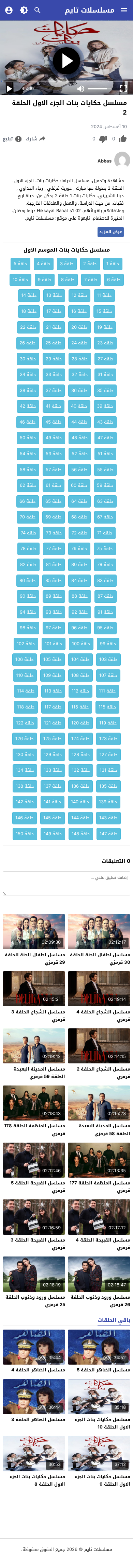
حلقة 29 (54, 359)
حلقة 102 (26, 643)
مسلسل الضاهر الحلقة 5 (103, 1370)
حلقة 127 (109, 754)
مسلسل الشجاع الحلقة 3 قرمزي (38, 1016)
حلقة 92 (80, 612)
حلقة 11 (104, 295)
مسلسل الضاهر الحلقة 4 (38, 1370)
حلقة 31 (105, 374)
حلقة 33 (54, 374)
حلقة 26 (27, 343)
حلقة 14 (29, 295)
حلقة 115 (107, 707)
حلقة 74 (28, 533)
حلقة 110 (25, 675)
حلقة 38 (28, 390)
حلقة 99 (108, 643)
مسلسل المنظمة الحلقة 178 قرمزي (34, 1130)
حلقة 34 (28, 374)
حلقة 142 (25, 802)
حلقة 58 (28, 469)
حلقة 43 (105, 422)
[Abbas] (122, 167)
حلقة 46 (27, 422)
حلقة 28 (80, 359)
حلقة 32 (80, 374)
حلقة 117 (53, 707)
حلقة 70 (28, 517)
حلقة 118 (26, 707)
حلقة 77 (54, 548)
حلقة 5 (20, 263)
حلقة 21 (54, 327)
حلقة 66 (27, 501)
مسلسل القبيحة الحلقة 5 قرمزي (38, 1187)
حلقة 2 (90, 263)
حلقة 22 (28, 327)
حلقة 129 (53, 754)
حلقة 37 (54, 390)
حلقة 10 (20, 279)
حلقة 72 (80, 533)
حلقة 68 (79, 517)
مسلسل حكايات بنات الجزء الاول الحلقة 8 (37, 1480)
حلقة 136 (80, 786)
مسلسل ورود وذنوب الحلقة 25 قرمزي (35, 1301)
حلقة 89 (54, 596)
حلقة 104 (80, 659)
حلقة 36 (79, 390)
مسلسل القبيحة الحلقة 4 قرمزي (103, 1244)
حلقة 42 (28, 406)
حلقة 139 (108, 802)
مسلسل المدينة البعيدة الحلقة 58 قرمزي (104, 1130)
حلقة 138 (25, 786)
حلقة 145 (52, 818)
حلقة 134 (25, 770)
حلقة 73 (54, 533)
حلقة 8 (68, 279)
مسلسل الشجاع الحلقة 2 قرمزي (103, 1073)
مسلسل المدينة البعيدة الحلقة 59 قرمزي (39, 1073)
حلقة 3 (67, 263)
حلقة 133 (53, 770)
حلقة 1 (112, 263)
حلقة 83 (105, 580)
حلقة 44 (79, 422)
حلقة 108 (80, 675)
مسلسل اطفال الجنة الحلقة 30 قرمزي (100, 959)
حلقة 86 (27, 580)
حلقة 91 (105, 612)
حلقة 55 (105, 469)
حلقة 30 (28, 359)
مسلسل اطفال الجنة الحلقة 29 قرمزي (35, 959)
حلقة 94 (28, 612)
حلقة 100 (81, 643)
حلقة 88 (80, 596)
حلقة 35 (105, 390)
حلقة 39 (105, 406)
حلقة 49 (54, 437)
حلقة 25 (53, 343)
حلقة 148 (81, 834)
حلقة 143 (108, 818)
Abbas (105, 161)
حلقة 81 (54, 564)
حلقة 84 (79, 580)
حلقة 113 (53, 691)
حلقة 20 (79, 327)
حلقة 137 (53, 786)
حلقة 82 (28, 564)
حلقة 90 (28, 596)
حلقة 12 (79, 295)
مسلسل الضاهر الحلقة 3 (38, 1419)
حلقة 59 (105, 485)
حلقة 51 (105, 453)
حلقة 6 (114, 279)
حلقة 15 (104, 311)
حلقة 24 (79, 343)
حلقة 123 (108, 738)
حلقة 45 (53, 422)
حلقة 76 (79, 548)
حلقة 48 (80, 437)
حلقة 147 (109, 834)
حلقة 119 (108, 723)
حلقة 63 (105, 501)
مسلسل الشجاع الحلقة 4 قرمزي (103, 1016)
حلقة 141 (52, 802)
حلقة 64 (79, 501)
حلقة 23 (105, 343)
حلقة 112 (80, 691)
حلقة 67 (105, 517)
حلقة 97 (54, 627)
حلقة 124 (80, 738)
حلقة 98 (28, 627)
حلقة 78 (28, 548)
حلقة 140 (80, 802)
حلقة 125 (52, 738)
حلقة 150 (25, 834)
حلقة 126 (24, 738)
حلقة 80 (79, 564)
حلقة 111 (107, 691)
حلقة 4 (43, 263)
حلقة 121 (53, 723)
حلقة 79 (105, 564)
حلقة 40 (79, 406)
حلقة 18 (29, 311)
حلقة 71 (105, 533)
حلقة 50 (28, 437)
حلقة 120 (80, 723)
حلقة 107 (108, 675)
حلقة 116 (80, 707)
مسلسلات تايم (90, 10)
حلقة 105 (52, 659)
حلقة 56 (79, 469)
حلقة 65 (53, 501)
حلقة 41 (53, 406)
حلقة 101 (53, 643)
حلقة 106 (24, 659)
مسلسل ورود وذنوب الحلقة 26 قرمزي (100, 1301)
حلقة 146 (24, 818)
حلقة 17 (54, 311)
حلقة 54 (28, 453)
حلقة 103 (108, 659)
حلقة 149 (53, 834)
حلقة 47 (106, 437)
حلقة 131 (108, 770)
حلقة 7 (91, 279)
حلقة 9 (44, 279)
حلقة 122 (25, 723)
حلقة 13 (54, 295)
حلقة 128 (81, 754)
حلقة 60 (79, 485)
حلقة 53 (54, 453)
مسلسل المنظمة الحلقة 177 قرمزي (100, 1187)
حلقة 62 (28, 485)
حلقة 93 (54, 612)
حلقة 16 (79, 311)
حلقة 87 (106, 596)
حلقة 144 (80, 818)
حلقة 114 (26, 691)
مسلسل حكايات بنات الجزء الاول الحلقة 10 (102, 1423)
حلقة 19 (105, 327)
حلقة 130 (25, 754)
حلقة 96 (79, 627)
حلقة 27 (106, 359)
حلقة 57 (54, 469)
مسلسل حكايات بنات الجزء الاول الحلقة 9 (102, 1480)
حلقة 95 (105, 627)
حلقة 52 (80, 453)
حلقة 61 (53, 485)
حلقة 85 (53, 580)
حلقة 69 (53, 517)
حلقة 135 (108, 786)
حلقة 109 (52, 675)
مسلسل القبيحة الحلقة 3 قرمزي (38, 1244)
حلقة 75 (105, 548)
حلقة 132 (81, 770)
